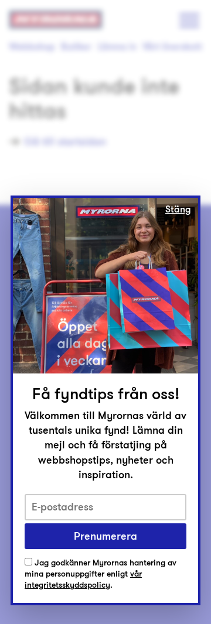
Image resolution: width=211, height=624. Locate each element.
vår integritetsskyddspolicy (83, 579)
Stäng (178, 209)
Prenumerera (105, 536)
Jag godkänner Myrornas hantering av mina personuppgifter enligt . (100, 574)
